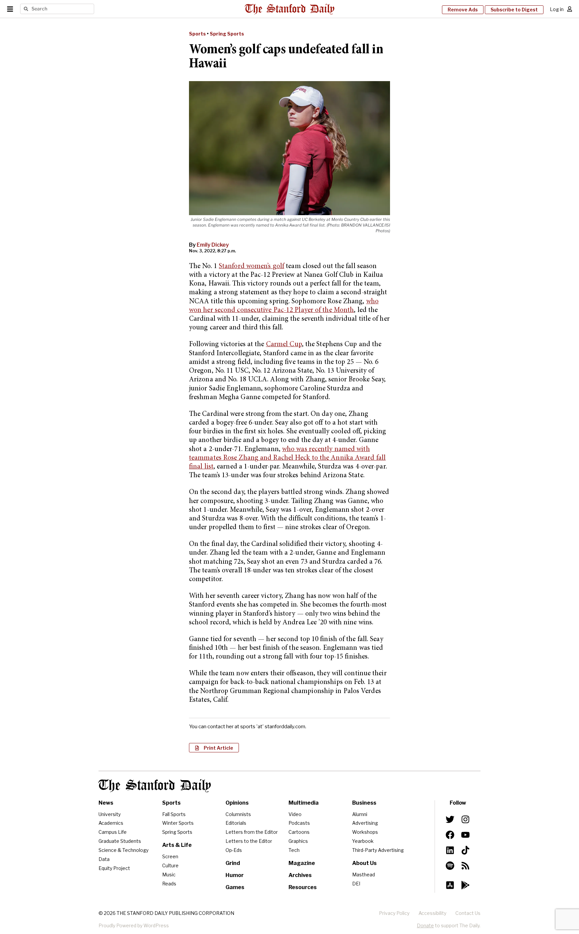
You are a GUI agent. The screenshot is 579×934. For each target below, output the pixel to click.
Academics (111, 823)
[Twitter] (450, 819)
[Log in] (569, 9)
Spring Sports (227, 34)
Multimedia (303, 803)
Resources (302, 887)
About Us (364, 863)
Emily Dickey (213, 245)
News (106, 803)
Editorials (236, 823)
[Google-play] (465, 885)
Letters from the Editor (252, 832)
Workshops (365, 832)
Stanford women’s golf (251, 266)
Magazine (301, 863)
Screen (170, 856)
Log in (557, 9)
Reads (169, 883)
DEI (356, 883)
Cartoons (299, 832)
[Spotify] (450, 866)
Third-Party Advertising (378, 850)
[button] (214, 747)
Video (295, 814)
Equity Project (114, 868)
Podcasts (299, 823)
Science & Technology (123, 850)
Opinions (237, 803)
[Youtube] (465, 835)
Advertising (365, 823)
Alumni (359, 814)
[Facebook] (450, 835)
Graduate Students (120, 841)
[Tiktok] (465, 850)
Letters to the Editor (249, 841)
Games (235, 887)
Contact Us (467, 913)
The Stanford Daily (155, 785)
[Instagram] (465, 819)
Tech (294, 850)
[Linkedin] (450, 850)
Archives (300, 875)
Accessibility (432, 913)
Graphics (298, 841)
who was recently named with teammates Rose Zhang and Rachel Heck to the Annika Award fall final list (287, 458)
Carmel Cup (284, 344)
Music (169, 874)
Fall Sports (174, 814)
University (110, 814)
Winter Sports (178, 823)
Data (104, 859)
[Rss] (465, 866)
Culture (170, 865)
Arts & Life (177, 845)
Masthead (363, 874)
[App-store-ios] (450, 885)
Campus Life (113, 832)
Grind (233, 863)
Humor (235, 875)
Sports (197, 34)
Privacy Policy (394, 913)
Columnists (238, 814)
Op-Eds (234, 850)
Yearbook (363, 841)
